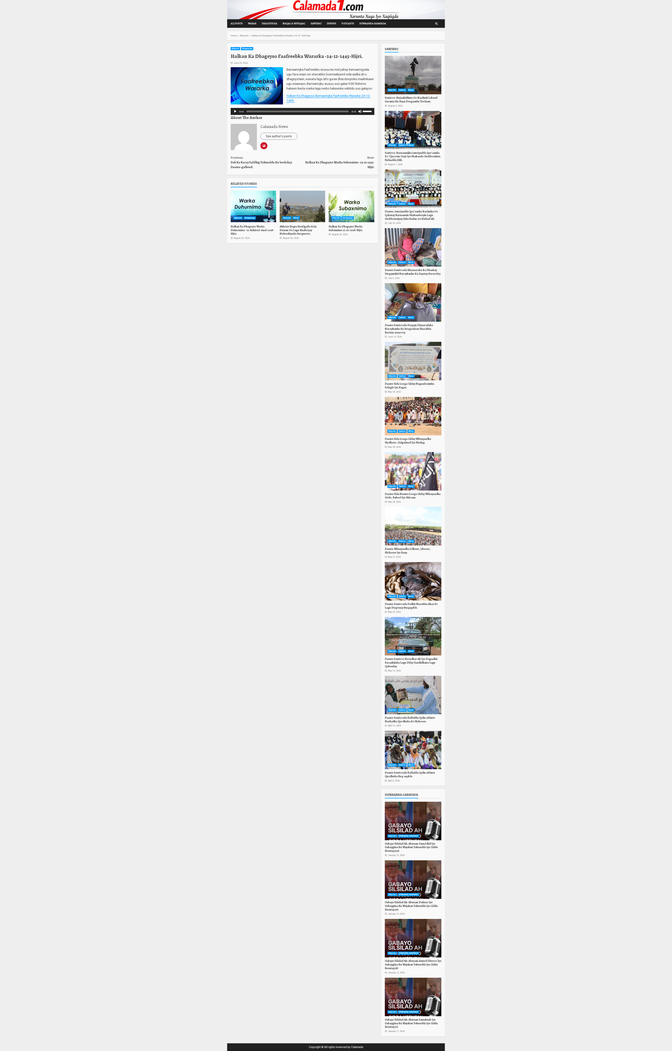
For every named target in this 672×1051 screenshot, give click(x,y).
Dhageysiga (269, 23)
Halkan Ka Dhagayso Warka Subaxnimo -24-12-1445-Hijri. (339, 162)
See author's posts (279, 136)
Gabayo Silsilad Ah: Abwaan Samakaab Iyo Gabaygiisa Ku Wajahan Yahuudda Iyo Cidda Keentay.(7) (413, 997)
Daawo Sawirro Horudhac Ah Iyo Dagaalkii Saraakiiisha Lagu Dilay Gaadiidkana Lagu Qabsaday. (413, 636)
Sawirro (316, 23)
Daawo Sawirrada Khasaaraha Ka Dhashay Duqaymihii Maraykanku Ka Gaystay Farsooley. (413, 247)
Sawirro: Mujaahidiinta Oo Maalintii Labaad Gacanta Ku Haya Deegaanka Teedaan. (413, 75)
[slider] (368, 111)
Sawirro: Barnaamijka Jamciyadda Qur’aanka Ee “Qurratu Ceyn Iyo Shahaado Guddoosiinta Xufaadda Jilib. (413, 130)
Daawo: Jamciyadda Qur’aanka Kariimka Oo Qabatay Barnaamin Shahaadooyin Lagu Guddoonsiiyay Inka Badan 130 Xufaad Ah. (413, 189)
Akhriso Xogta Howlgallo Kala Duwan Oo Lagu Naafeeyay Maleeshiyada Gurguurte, (302, 206)
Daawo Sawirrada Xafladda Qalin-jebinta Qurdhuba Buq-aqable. (413, 750)
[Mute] (360, 111)
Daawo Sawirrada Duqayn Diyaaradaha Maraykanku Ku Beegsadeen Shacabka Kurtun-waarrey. (413, 302)
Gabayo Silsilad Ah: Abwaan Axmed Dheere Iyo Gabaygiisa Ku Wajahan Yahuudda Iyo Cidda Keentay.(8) (413, 938)
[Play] (235, 111)
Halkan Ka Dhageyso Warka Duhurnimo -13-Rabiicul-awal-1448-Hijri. (253, 206)
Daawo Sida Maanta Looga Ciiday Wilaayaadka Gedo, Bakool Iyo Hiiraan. (413, 471)
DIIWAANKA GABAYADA (372, 23)
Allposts (237, 23)
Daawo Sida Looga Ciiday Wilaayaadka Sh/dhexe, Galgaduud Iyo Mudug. (413, 416)
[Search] (436, 23)
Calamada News (274, 126)
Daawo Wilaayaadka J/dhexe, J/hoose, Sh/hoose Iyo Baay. (413, 526)
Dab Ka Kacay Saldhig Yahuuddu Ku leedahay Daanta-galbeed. (261, 162)
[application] (302, 111)
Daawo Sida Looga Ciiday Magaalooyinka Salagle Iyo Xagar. (413, 361)
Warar (252, 23)
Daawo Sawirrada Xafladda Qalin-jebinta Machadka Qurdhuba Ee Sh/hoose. (413, 695)
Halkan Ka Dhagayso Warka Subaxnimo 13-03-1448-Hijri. (351, 206)
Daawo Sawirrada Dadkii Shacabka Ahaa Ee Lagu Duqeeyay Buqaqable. (413, 581)
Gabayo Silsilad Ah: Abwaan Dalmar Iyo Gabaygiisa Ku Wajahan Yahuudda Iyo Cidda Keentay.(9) (413, 879)
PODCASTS (347, 23)
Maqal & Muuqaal (293, 23)
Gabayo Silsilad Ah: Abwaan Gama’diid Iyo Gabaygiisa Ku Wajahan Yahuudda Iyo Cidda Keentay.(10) (413, 821)
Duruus (331, 23)
